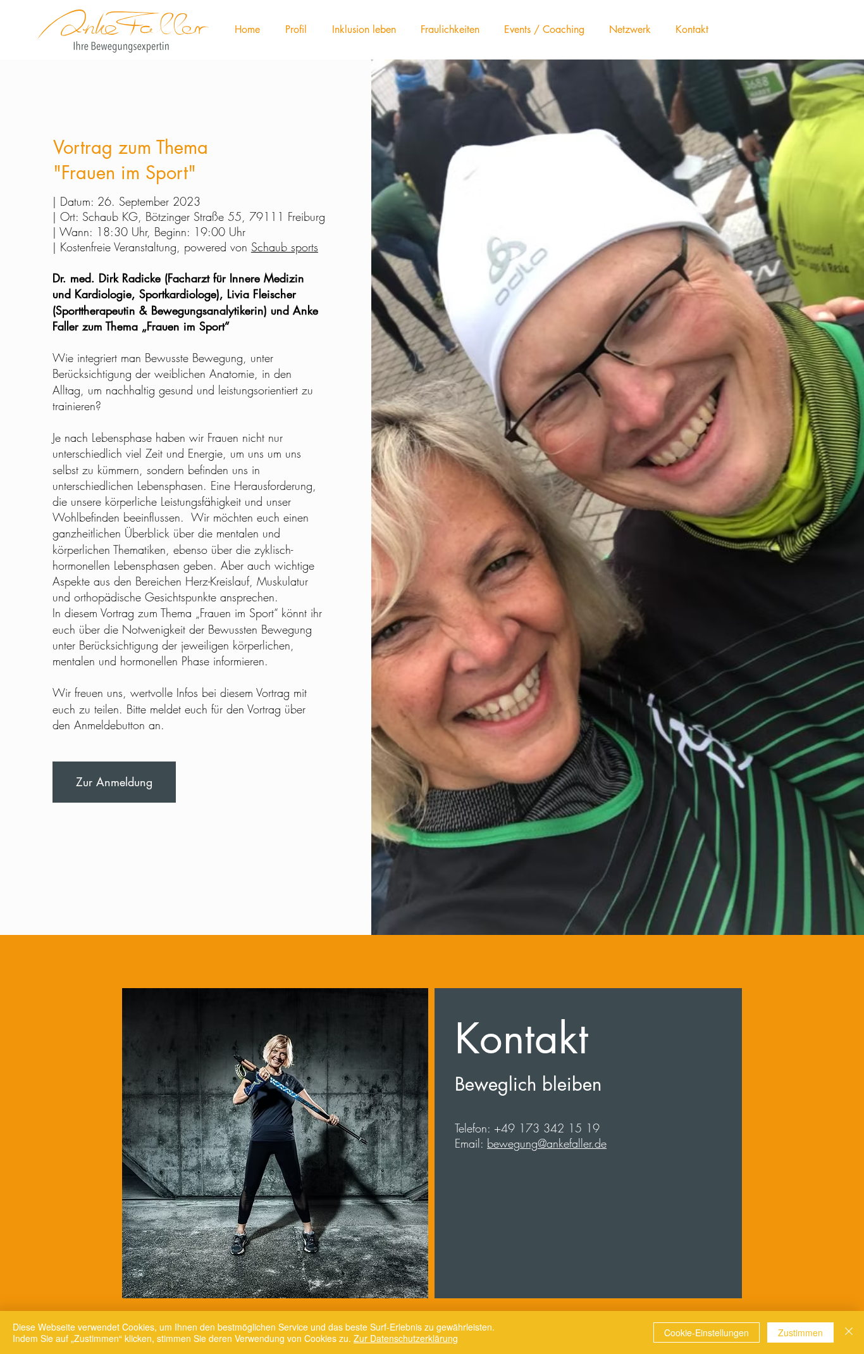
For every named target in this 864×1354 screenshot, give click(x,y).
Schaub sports (284, 246)
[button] (296, 30)
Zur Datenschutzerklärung (406, 1338)
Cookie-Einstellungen (706, 1332)
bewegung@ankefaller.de (547, 1143)
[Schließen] (848, 1332)
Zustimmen (800, 1332)
